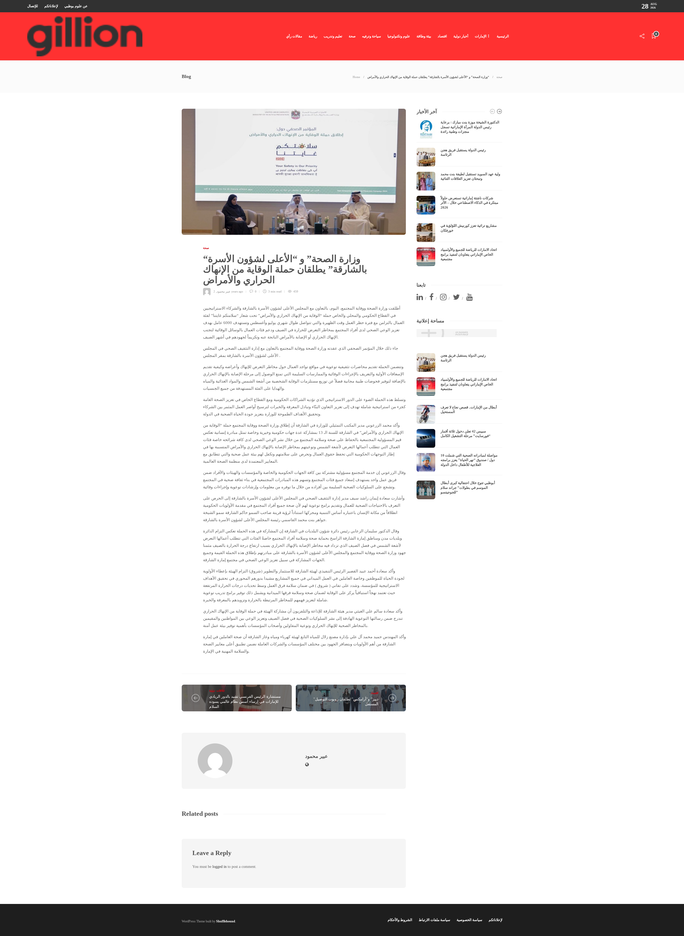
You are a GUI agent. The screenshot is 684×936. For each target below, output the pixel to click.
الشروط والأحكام (400, 920)
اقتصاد (442, 36)
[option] (459, 193)
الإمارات (481, 36)
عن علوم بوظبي (76, 6)
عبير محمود (224, 291)
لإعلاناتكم (51, 6)
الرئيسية (503, 36)
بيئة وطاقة (424, 36)
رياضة (313, 36)
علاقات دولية (217, 690)
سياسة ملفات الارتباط (434, 920)
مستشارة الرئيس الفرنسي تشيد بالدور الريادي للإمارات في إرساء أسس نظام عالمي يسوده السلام (245, 701)
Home (356, 77)
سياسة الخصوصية (469, 920)
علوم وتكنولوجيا (398, 36)
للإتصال (32, 6)
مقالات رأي (294, 36)
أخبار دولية (460, 36)
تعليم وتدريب (333, 36)
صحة (352, 36)
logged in (219, 867)
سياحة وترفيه (371, 36)
